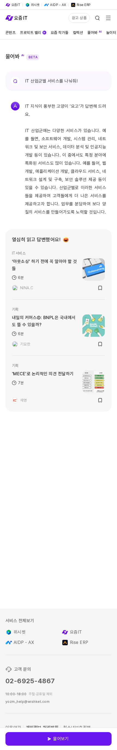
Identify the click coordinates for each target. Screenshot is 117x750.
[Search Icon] (97, 18)
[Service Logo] (16, 18)
